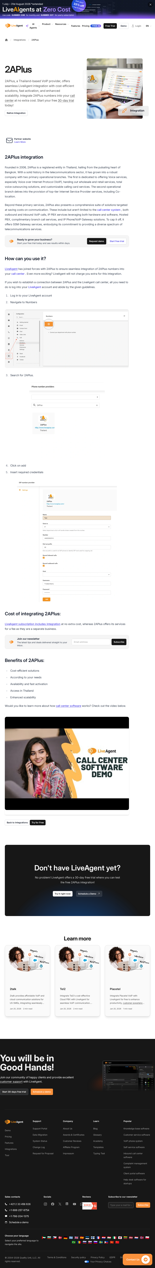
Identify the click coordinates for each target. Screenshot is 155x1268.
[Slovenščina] (95, 1242)
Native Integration (16, 113)
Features (9, 1142)
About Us (67, 1128)
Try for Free (38, 822)
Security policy (78, 1257)
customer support (11, 1081)
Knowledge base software (136, 1128)
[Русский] (84, 1242)
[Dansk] (60, 1237)
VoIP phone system (133, 1141)
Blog (95, 1128)
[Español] (82, 1237)
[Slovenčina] (90, 1242)
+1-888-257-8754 (19, 1210)
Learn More (20, 142)
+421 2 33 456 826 (20, 1204)
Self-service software (134, 1147)
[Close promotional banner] (150, 4)
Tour (7, 1155)
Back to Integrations (17, 822)
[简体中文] (117, 1242)
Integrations (20, 39)
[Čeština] (54, 1237)
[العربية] (44, 1237)
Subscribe (119, 642)
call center (18, 273)
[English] (76, 1237)
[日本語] (120, 1237)
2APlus (35, 39)
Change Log (39, 1147)
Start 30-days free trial (14, 1091)
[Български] (49, 1237)
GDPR (112, 1257)
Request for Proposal (43, 1153)
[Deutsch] (65, 1237)
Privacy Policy (98, 1257)
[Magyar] (109, 1237)
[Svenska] (101, 1242)
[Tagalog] (106, 1242)
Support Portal (40, 1128)
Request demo (96, 241)
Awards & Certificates (73, 1134)
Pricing (8, 1136)
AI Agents (33, 26)
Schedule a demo (42, 1091)
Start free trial (117, 241)
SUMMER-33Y (47, 15)
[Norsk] (142, 1237)
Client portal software (134, 1173)
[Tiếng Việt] (112, 1242)
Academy (98, 1141)
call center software (68, 705)
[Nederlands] (136, 1237)
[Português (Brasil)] (74, 1242)
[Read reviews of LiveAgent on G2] (89, 1206)
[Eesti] (87, 1237)
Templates (98, 1147)
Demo (124, 26)
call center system (108, 209)
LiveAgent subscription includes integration (32, 624)
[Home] (6, 39)
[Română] (79, 1242)
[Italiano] (114, 1237)
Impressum (68, 1153)
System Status (40, 1141)
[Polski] (147, 1237)
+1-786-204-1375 (19, 1216)
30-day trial (66, 100)
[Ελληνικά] (71, 1237)
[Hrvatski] (104, 1237)
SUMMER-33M (18, 15)
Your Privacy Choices (100, 1261)
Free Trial (110, 26)
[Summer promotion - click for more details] (77, 9)
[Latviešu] (131, 1237)
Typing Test (99, 1153)
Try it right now (63, 893)
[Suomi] (93, 1237)
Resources (60, 24)
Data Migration (40, 1134)
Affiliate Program (71, 1147)
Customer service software (137, 1134)
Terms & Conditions (56, 1257)
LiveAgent (11, 268)
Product (46, 24)
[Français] (98, 1237)
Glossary (97, 1134)
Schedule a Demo (87, 893)
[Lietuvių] (125, 1237)
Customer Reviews (72, 1141)
